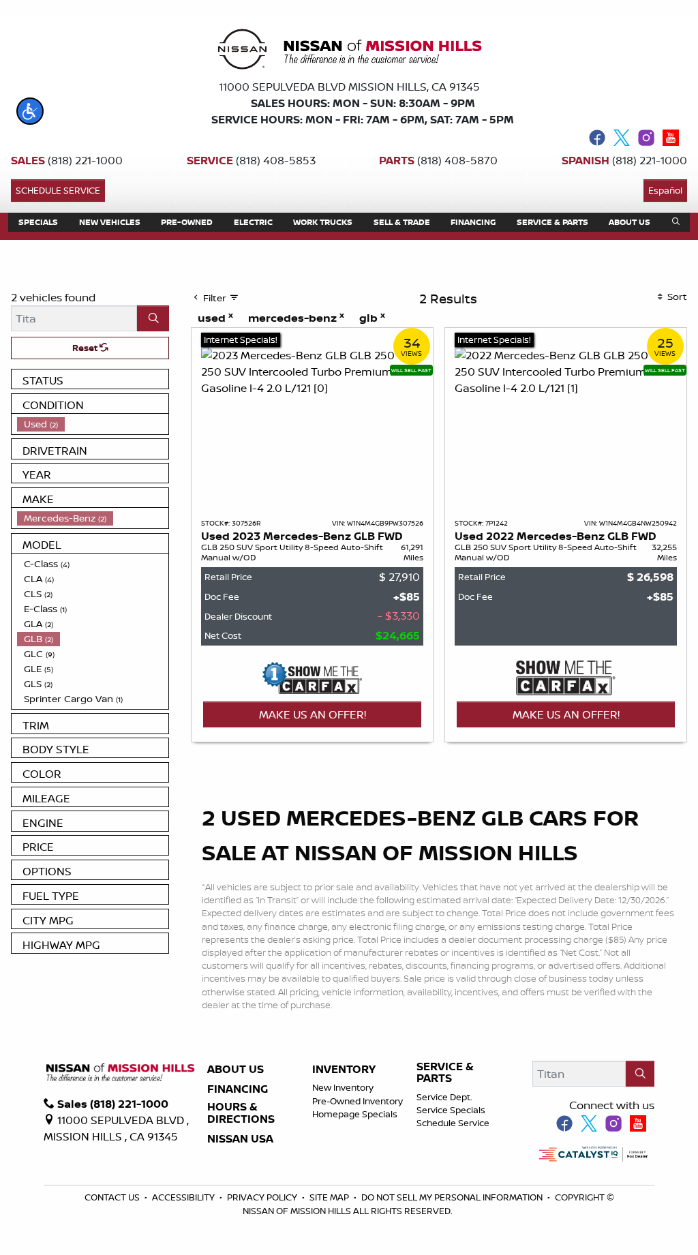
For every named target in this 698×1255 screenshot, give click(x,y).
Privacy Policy (263, 1197)
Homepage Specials (354, 1114)
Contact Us (113, 1197)
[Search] (153, 318)
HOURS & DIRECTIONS (241, 1113)
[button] (30, 111)
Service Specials (450, 1110)
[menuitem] (92, 424)
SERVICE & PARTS (445, 1073)
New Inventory (343, 1087)
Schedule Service (58, 190)
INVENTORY (344, 1069)
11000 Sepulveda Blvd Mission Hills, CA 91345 (349, 86)
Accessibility (184, 1197)
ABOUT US (235, 1069)
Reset (86, 348)
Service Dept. (444, 1097)
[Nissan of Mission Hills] (349, 51)
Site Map (330, 1197)
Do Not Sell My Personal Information (453, 1197)
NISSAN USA (240, 1139)
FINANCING (237, 1089)
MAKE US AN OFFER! (312, 714)
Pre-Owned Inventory (357, 1101)
